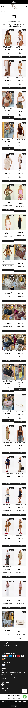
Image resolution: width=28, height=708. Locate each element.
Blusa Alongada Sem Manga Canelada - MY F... (20, 140)
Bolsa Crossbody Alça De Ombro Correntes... (20, 629)
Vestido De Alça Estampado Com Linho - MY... (20, 171)
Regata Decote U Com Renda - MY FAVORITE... (20, 109)
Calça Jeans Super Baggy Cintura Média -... (7, 139)
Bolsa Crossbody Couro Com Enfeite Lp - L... (8, 411)
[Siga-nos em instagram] (2, 684)
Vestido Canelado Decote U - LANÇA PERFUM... (20, 598)
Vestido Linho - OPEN (20, 231)
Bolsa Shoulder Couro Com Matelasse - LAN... (20, 321)
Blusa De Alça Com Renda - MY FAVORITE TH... (20, 443)
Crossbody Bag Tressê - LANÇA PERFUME (20, 351)
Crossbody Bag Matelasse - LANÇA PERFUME (20, 291)
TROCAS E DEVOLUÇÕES (18, 646)
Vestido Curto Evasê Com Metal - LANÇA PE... (20, 505)
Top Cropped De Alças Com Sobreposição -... (7, 505)
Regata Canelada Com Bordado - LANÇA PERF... (7, 598)
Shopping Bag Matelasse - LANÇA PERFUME (7, 291)
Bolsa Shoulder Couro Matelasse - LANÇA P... (8, 351)
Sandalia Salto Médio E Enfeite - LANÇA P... (20, 412)
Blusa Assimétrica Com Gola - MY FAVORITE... (20, 567)
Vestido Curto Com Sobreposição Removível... (20, 78)
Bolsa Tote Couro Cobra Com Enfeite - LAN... (7, 381)
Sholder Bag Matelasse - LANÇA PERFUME (7, 628)
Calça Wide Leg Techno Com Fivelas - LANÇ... (20, 474)
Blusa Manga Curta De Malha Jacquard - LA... (7, 474)
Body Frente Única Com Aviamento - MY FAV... (8, 47)
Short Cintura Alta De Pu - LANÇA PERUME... (8, 536)
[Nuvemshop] (14, 695)
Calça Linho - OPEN (20, 380)
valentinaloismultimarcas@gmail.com (13, 674)
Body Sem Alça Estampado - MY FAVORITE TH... (20, 47)
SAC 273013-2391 (5, 650)
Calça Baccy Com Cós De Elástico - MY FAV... (7, 78)
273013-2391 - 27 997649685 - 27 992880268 (13, 672)
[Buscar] (26, 11)
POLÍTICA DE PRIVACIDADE (5, 646)
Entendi (14, 706)
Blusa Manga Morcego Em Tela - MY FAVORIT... (8, 171)
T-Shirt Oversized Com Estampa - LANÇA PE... (7, 567)
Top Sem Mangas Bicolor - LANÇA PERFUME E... (20, 536)
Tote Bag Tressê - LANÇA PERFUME (20, 261)
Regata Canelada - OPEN (20, 201)
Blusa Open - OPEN (8, 200)
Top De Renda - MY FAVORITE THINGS (7, 108)
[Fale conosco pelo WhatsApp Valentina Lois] (25, 696)
